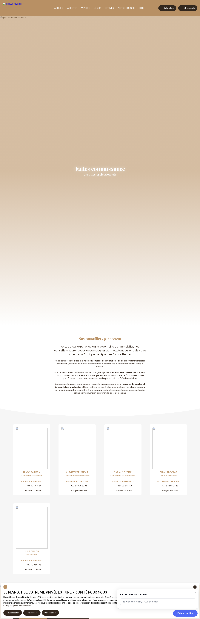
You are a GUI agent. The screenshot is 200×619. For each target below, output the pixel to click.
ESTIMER (109, 8)
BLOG (141, 8)
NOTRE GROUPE (126, 8)
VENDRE (85, 8)
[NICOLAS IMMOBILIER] (17, 8)
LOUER (97, 8)
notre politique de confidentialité (17, 606)
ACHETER (72, 8)
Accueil (58, 8)
